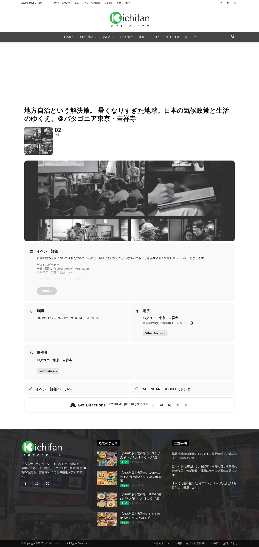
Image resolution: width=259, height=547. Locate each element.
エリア (189, 36)
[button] (233, 37)
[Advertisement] (129, 72)
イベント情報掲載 (91, 2)
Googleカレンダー (178, 389)
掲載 (76, 2)
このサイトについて (60, 2)
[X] (234, 3)
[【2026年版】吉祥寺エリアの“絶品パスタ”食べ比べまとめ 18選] (107, 499)
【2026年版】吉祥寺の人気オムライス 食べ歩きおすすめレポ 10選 (140, 476)
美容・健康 (172, 36)
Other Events (154, 333)
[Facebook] (221, 3)
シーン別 (124, 36)
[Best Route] (153, 405)
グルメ (106, 36)
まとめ (67, 36)
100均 (156, 36)
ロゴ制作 (108, 2)
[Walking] (177, 405)
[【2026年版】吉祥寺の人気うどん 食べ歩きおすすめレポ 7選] (107, 458)
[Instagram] (228, 3)
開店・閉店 (86, 36)
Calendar (151, 389)
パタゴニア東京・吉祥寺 (54, 360)
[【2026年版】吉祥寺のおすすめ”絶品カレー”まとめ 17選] (107, 519)
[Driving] (161, 405)
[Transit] (169, 405)
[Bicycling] (185, 405)
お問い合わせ (123, 2)
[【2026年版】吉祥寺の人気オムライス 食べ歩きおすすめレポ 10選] (107, 478)
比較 (141, 36)
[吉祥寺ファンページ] (129, 19)
